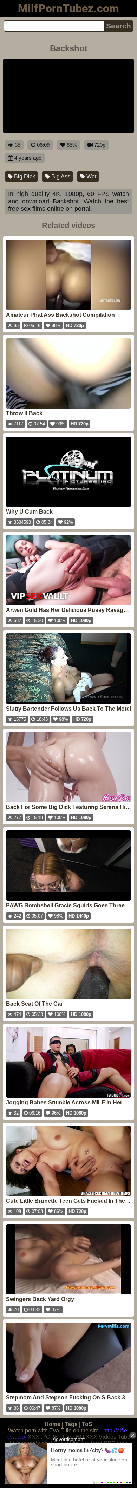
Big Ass (60, 177)
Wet (90, 177)
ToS (87, 1424)
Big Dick (24, 177)
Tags (71, 1424)
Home (52, 1424)
